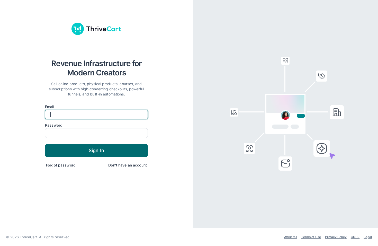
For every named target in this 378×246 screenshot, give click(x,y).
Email (49, 107)
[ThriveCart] (96, 29)
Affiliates (290, 237)
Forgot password (61, 165)
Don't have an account (127, 165)
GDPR (355, 237)
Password (53, 125)
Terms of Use (311, 237)
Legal (368, 237)
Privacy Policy (336, 237)
